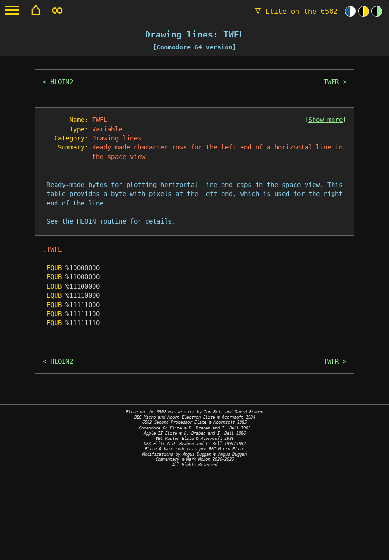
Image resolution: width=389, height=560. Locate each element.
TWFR (331, 81)
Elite (296, 11)
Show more (325, 119)
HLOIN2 (61, 81)
